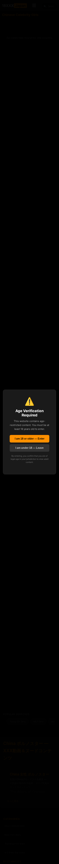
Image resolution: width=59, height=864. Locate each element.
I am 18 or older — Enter (29, 438)
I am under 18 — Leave (29, 447)
